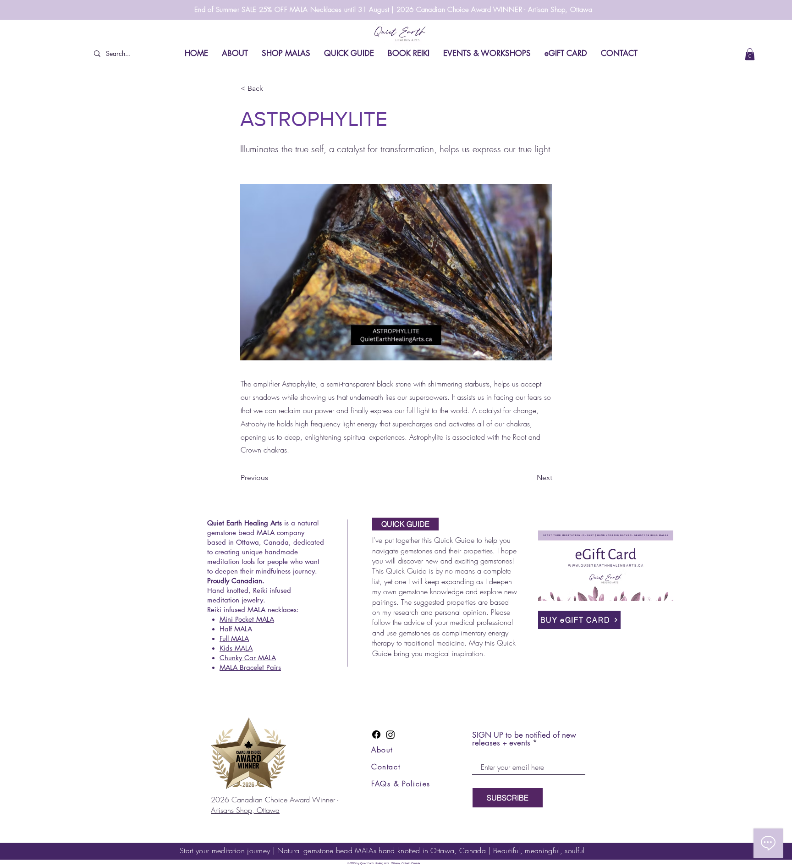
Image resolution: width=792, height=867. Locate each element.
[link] (750, 54)
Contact (385, 767)
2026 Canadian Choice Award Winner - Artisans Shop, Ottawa (274, 805)
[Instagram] (390, 734)
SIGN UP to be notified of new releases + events (524, 739)
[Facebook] (376, 734)
